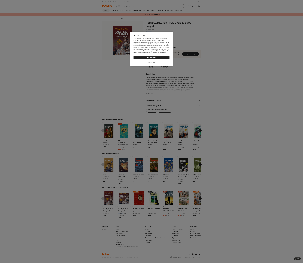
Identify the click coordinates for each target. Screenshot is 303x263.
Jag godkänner (151, 57)
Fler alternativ (151, 62)
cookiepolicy (163, 52)
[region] (151, 49)
